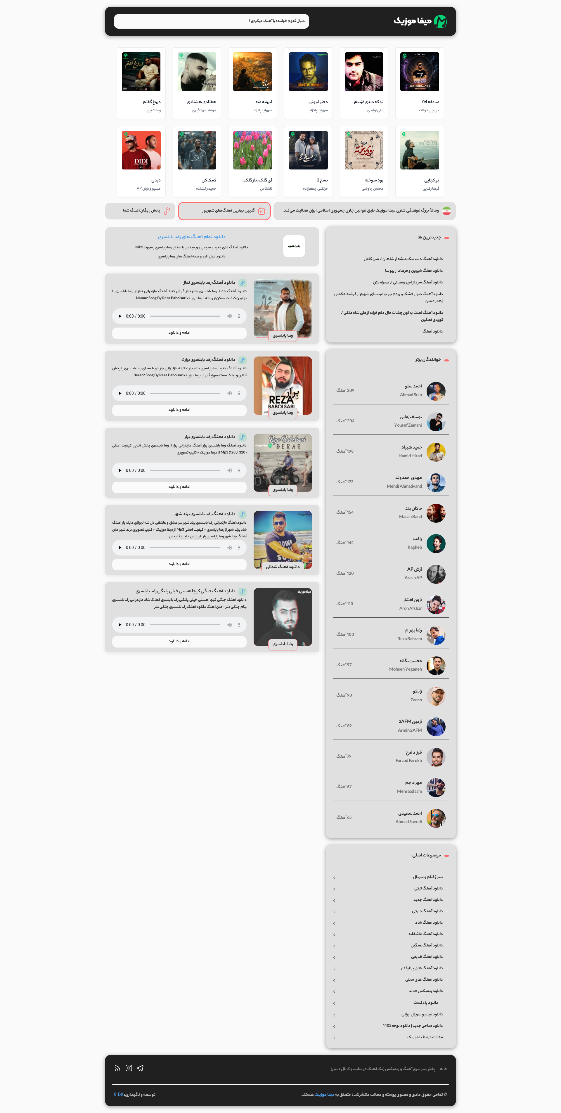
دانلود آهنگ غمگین (427, 945)
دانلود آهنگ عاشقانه (425, 934)
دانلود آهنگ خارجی (427, 911)
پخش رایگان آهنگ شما (141, 210)
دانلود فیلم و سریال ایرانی (422, 1014)
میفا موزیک (324, 1095)
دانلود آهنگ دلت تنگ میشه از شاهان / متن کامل (403, 259)
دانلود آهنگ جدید (428, 900)
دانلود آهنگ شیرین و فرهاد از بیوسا (414, 271)
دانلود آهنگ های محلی (424, 980)
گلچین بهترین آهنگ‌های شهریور (228, 210)
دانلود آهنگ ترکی (428, 888)
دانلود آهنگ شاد (429, 923)
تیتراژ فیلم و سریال (428, 877)
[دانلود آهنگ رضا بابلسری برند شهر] (283, 540)
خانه (443, 1069)
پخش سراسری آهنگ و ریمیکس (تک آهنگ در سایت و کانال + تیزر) (383, 1069)
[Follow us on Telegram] (140, 1069)
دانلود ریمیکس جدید (426, 991)
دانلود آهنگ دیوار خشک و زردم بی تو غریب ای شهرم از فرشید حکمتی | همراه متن (388, 298)
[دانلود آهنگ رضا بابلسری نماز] (283, 308)
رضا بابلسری (283, 336)
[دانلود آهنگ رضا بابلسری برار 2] (283, 385)
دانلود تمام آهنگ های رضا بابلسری (192, 237)
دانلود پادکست (425, 1003)
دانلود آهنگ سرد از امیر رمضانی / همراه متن (408, 282)
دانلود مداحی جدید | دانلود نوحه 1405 (413, 1026)
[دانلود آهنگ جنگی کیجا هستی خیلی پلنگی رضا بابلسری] (283, 617)
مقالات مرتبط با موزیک (425, 1037)
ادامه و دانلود (179, 333)
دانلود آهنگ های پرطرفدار (422, 968)
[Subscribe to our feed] (117, 1069)
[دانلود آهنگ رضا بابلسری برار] (283, 463)
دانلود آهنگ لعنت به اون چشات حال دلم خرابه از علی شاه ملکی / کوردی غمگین (392, 316)
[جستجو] (120, 21)
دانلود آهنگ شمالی (283, 567)
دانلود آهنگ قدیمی (427, 957)
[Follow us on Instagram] (128, 1069)
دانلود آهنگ (433, 331)
